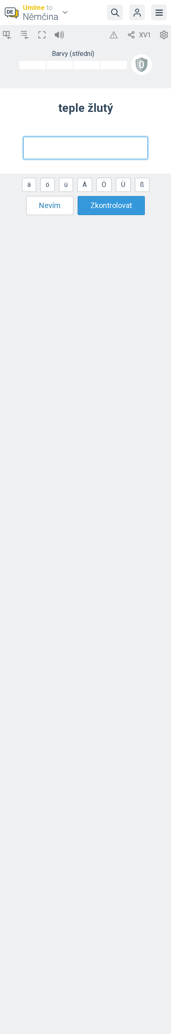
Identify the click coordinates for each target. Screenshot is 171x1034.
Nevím (50, 205)
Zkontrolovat (111, 205)
